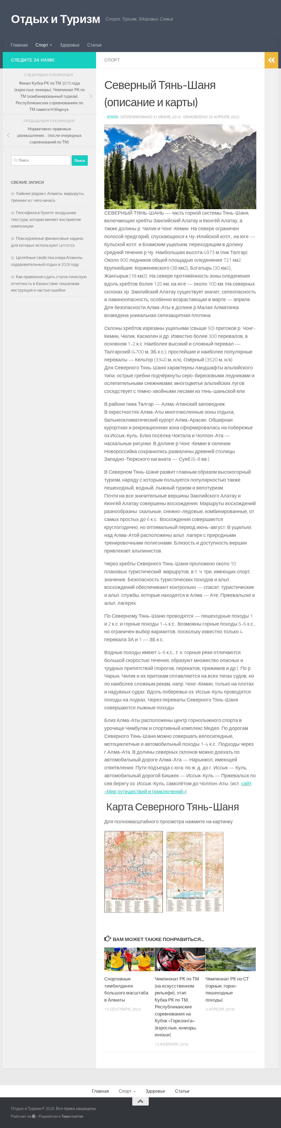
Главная (19, 45)
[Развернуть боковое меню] (271, 60)
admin (112, 117)
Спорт (41, 45)
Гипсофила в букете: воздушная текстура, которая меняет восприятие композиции (46, 219)
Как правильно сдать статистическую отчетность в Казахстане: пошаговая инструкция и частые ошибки (48, 283)
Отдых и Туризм (55, 19)
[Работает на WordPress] (33, 1116)
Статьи (94, 45)
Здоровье (70, 45)
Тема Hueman (72, 1116)
